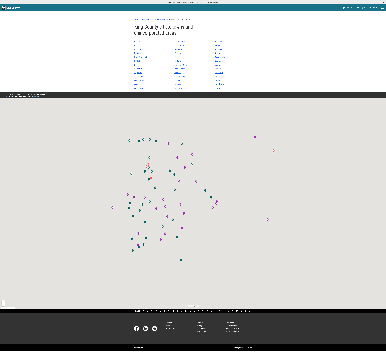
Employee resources (233, 331)
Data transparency (171, 328)
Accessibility (138, 348)
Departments (230, 323)
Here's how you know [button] (210, 2)
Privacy (167, 326)
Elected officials (201, 328)
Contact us (199, 323)
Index (137, 311)
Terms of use (170, 323)
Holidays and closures (233, 328)
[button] (384, 2)
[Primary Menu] (382, 7)
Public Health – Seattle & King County (153, 19)
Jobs (227, 334)
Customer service (202, 331)
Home (136, 19)
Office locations (231, 326)
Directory (199, 326)
